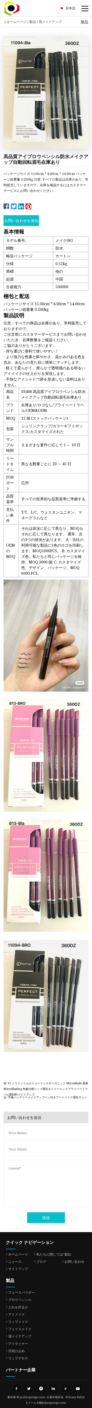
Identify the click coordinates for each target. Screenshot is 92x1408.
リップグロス (18, 1358)
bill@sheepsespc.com (51, 1403)
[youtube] (77, 1388)
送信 (46, 1217)
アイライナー (18, 1343)
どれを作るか (18, 1307)
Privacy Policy (75, 1397)
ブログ (41, 1261)
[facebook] (16, 1388)
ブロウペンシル (19, 1299)
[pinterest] (41, 1388)
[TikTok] (65, 1388)
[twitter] (28, 1388)
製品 (32, 21)
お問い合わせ (74, 1261)
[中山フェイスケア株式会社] (18, 8)
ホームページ (16, 21)
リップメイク (18, 1321)
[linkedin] (53, 1388)
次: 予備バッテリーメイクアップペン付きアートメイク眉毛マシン (45, 1097)
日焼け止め (16, 1351)
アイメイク (16, 1314)
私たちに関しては (49, 1254)
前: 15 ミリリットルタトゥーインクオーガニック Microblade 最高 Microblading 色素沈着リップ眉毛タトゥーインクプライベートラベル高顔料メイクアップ (46, 1086)
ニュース (14, 1261)
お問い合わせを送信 (21, 220)
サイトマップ (18, 1268)
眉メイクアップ (50, 21)
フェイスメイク (19, 1329)
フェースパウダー (21, 1292)
